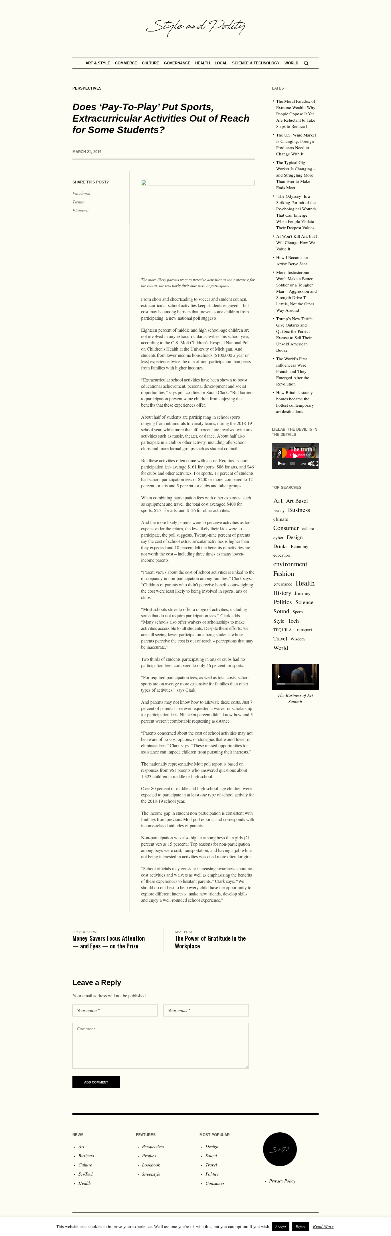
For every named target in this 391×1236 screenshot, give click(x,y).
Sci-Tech (86, 1174)
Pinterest (80, 210)
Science (304, 602)
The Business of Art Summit (295, 698)
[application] (295, 456)
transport (303, 629)
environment (290, 563)
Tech (293, 620)
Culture (85, 1165)
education (281, 555)
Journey (303, 593)
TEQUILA (282, 629)
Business (299, 509)
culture (308, 528)
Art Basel (297, 501)
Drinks (280, 546)
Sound (281, 611)
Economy (299, 546)
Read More (323, 1226)
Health (305, 582)
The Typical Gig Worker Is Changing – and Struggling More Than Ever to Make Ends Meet (296, 174)
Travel (280, 638)
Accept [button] (280, 1226)
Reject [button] (300, 1226)
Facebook (81, 193)
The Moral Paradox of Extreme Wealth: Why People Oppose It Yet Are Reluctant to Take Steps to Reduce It (295, 113)
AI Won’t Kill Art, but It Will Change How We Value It (297, 242)
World (280, 648)
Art (278, 500)
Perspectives (87, 88)
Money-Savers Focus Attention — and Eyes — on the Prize (108, 942)
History (282, 593)
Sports (298, 611)
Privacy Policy (282, 1181)
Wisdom (298, 639)
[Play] (279, 463)
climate (280, 519)
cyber (278, 537)
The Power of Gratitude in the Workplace (210, 942)
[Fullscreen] (315, 463)
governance (282, 584)
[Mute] (310, 463)
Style (279, 620)
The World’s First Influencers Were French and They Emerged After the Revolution (292, 371)
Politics (282, 602)
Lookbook (151, 1165)
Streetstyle (151, 1174)
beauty (279, 510)
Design (295, 537)
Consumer (286, 527)
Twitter (78, 202)
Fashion (283, 573)
